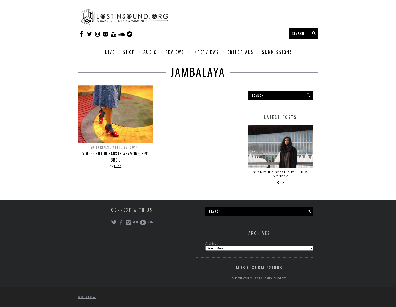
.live (109, 52)
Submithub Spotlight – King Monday (280, 174)
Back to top (85, 297)
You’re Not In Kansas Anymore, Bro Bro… (115, 157)
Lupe (118, 166)
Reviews (174, 52)
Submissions (277, 52)
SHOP (129, 52)
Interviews (206, 52)
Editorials (241, 52)
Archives (211, 243)
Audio (150, 52)
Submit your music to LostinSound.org (259, 278)
